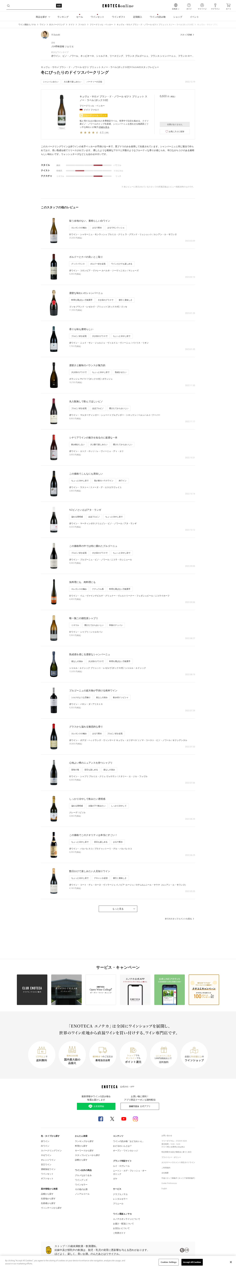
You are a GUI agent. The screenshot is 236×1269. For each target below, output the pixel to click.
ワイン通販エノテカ (27, 25)
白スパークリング (57, 25)
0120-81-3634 (181, 1141)
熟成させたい (121, 372)
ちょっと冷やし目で (121, 336)
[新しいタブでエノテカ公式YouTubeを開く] (123, 1118)
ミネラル (75, 625)
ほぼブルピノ (98, 408)
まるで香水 (97, 228)
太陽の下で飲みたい (97, 806)
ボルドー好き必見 (98, 264)
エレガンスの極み (79, 228)
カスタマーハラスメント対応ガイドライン (178, 1162)
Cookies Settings (169, 1262)
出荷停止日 (175, 1147)
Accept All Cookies (192, 1262)
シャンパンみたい (50, 82)
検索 (59, 6)
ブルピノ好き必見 (79, 336)
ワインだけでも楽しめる (121, 264)
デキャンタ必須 (101, 878)
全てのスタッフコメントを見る (178, 919)
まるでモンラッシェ (116, 228)
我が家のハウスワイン (103, 481)
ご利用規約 (166, 1168)
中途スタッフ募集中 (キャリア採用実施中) (178, 1178)
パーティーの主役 (94, 82)
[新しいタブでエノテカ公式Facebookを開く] (100, 1118)
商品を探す (41, 17)
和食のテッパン (116, 625)
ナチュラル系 (98, 589)
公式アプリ (145, 1106)
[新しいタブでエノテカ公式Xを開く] (112, 1118)
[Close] (230, 1262)
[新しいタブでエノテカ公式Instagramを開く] (135, 1118)
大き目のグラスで (105, 300)
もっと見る (118, 909)
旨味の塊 (75, 770)
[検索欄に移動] (8, 6)
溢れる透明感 (77, 517)
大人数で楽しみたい (72, 82)
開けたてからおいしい (118, 408)
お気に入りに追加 (176, 131)
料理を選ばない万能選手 (81, 300)
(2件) (106, 133)
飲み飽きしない (78, 444)
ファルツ (82, 25)
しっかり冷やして (119, 806)
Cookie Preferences (169, 1183)
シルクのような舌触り (81, 697)
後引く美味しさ (125, 300)
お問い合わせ (167, 1136)
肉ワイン (123, 481)
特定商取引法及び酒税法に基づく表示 (177, 1152)
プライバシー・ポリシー (171, 1157)
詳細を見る (104, 127)
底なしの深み (77, 661)
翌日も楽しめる (91, 770)
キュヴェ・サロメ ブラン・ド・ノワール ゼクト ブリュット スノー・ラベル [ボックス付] (155, 25)
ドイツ (71, 25)
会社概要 (165, 1173)
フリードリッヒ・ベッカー (101, 25)
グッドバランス (78, 264)
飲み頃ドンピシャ (120, 697)
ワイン (42, 25)
